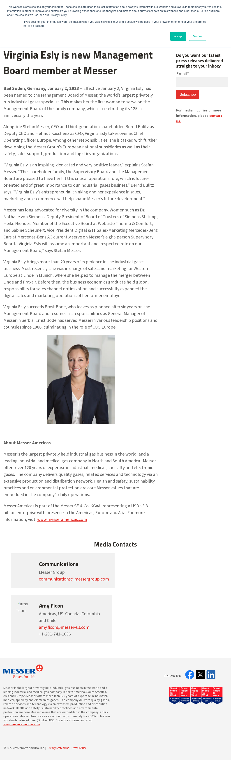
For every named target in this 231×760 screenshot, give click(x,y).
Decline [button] (197, 36)
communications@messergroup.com (74, 579)
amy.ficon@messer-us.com (64, 627)
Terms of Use (78, 748)
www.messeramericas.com (62, 519)
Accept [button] (178, 36)
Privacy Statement (58, 748)
